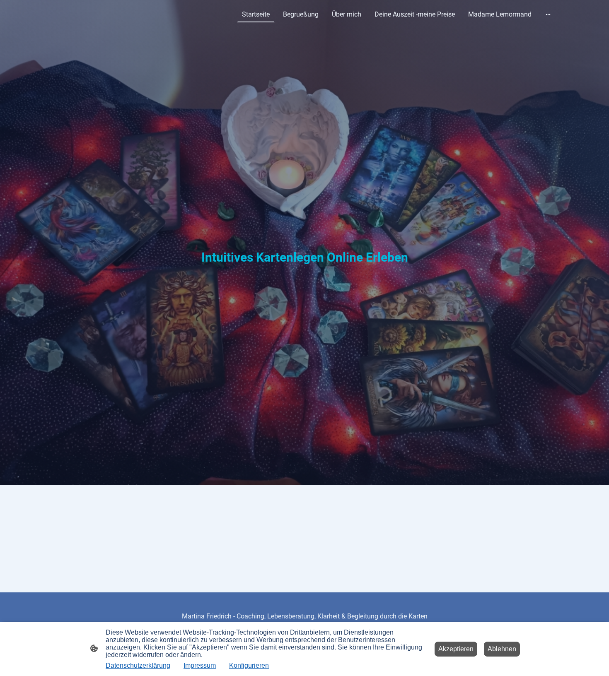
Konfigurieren (249, 665)
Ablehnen (502, 648)
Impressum (200, 665)
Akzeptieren (456, 648)
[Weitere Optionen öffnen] (548, 14)
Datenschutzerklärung (138, 665)
